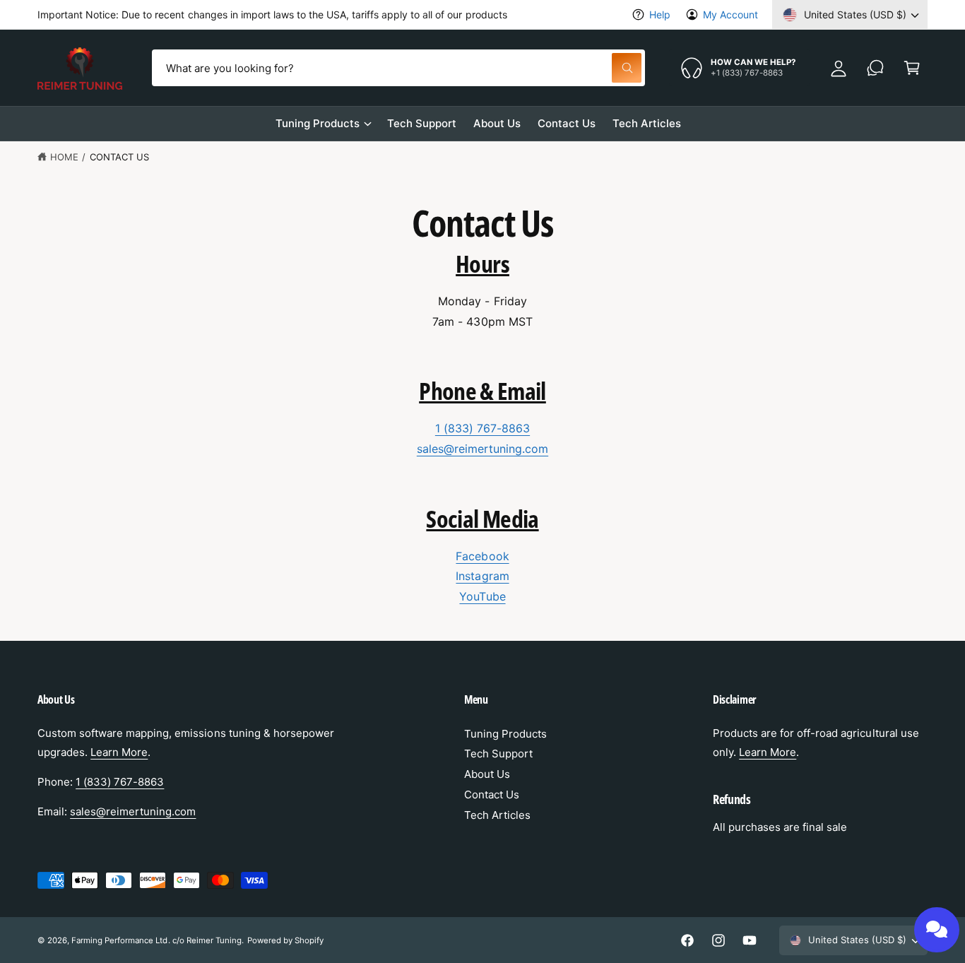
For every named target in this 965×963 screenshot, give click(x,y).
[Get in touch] (875, 67)
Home (64, 157)
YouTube (482, 596)
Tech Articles (497, 815)
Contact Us (119, 157)
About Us (487, 774)
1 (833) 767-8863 (482, 428)
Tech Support (498, 753)
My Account (730, 14)
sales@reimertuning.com (482, 449)
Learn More (119, 752)
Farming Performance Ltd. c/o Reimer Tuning (156, 940)
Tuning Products (318, 123)
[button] (912, 67)
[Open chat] (936, 929)
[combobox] (398, 67)
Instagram (482, 576)
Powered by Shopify (285, 940)
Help (659, 14)
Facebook (482, 556)
